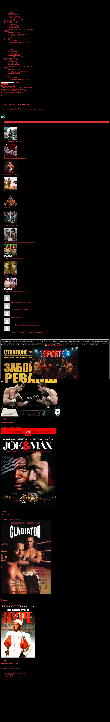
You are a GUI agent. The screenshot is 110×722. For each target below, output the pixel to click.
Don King (17, 108)
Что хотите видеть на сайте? (13, 141)
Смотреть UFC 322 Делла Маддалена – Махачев (25, 332)
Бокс (2, 95)
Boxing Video (5, 2)
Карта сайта (8, 676)
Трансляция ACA (13, 26)
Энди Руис (26, 339)
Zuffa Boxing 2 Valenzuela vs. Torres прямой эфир (19, 242)
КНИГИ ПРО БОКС (14, 36)
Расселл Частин (23, 110)
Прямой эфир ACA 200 (11, 225)
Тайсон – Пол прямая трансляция (14, 191)
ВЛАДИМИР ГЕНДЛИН (15, 19)
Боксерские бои (6, 110)
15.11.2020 (4, 660)
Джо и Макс (5, 514)
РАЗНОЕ (6, 31)
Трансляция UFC (13, 24)
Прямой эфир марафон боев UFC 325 (16, 258)
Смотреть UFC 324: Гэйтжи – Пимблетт (16, 275)
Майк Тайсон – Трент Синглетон (20, 302)
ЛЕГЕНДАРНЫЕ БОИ (14, 16)
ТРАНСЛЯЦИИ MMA (10, 23)
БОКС (6, 11)
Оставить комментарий (35, 110)
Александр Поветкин (74, 339)
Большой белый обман (9, 663)
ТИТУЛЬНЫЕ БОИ (13, 14)
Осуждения (7, 125)
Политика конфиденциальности (18, 42)
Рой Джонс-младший (11, 174)
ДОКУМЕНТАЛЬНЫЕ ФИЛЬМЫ (18, 34)
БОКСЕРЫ (11, 13)
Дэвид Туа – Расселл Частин (15, 104)
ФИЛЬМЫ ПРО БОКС (14, 32)
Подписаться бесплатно (56, 345)
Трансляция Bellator (14, 27)
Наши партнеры (9, 675)
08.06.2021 (4, 419)
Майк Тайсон (8, 207)
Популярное (8, 122)
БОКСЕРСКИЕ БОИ (14, 18)
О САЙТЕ (7, 39)
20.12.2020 (4, 511)
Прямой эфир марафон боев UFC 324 (16, 291)
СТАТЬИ (10, 37)
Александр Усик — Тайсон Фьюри (15, 158)
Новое (6, 123)
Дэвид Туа (14, 110)
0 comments (17, 427)
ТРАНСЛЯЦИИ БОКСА (11, 21)
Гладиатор (5, 600)
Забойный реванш (7, 422)
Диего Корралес (53, 339)
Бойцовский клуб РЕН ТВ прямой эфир (20, 29)
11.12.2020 (4, 597)
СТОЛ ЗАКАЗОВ (13, 40)
